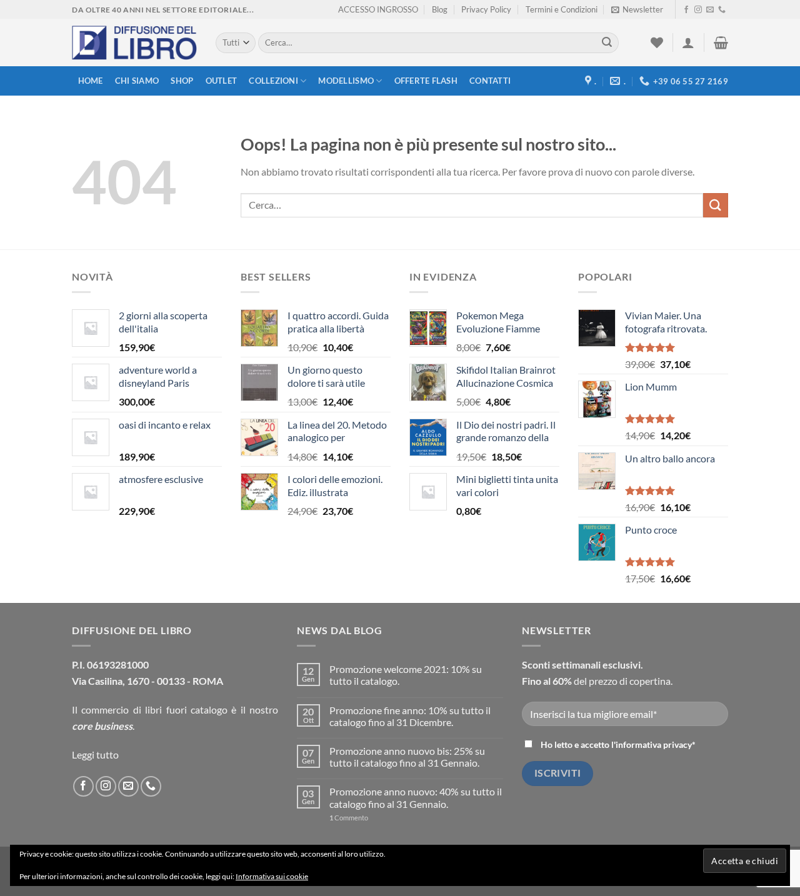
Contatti (490, 81)
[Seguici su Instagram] (698, 10)
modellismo (346, 81)
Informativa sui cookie (272, 876)
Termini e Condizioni (562, 9)
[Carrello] (721, 42)
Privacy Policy (486, 9)
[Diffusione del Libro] (134, 43)
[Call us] (722, 10)
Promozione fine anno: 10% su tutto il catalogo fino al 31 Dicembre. (410, 716)
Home (90, 81)
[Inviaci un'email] (710, 10)
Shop (182, 81)
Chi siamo (137, 81)
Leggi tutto (95, 754)
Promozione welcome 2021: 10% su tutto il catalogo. (405, 675)
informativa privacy (654, 744)
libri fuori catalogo (186, 709)
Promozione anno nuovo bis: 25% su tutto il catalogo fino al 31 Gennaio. (407, 757)
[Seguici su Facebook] (686, 10)
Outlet (222, 81)
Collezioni (273, 81)
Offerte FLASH (426, 81)
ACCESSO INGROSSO (378, 9)
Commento (348, 818)
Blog (440, 9)
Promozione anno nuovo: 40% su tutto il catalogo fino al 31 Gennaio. (415, 797)
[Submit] (607, 43)
